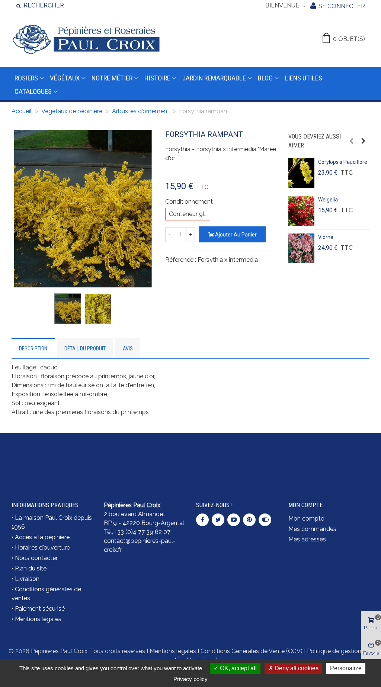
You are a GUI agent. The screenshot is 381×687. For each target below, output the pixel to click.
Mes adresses (307, 539)
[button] (351, 141)
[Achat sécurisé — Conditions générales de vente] (52, 459)
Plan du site (31, 568)
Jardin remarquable (214, 78)
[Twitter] (218, 519)
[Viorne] (301, 248)
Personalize (346, 668)
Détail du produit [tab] (85, 349)
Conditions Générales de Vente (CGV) (251, 651)
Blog (265, 78)
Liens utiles (303, 78)
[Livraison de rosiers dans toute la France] (144, 454)
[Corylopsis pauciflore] (301, 173)
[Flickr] (265, 519)
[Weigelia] (301, 211)
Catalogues (33, 91)
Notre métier (112, 78)
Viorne (325, 237)
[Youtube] (233, 519)
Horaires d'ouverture (42, 547)
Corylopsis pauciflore (342, 162)
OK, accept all (237, 668)
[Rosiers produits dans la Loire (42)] (328, 454)
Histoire (157, 78)
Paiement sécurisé (40, 608)
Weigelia (328, 200)
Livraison (27, 578)
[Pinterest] (249, 519)
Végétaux (65, 78)
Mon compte (306, 518)
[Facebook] (202, 519)
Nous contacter (36, 558)
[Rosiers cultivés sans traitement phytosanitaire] (236, 454)
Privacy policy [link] (190, 679)
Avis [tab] (128, 349)
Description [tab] (33, 349)
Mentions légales (38, 619)
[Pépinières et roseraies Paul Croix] (86, 39)
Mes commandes (312, 528)
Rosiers (26, 78)
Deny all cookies (295, 668)
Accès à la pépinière (42, 537)
